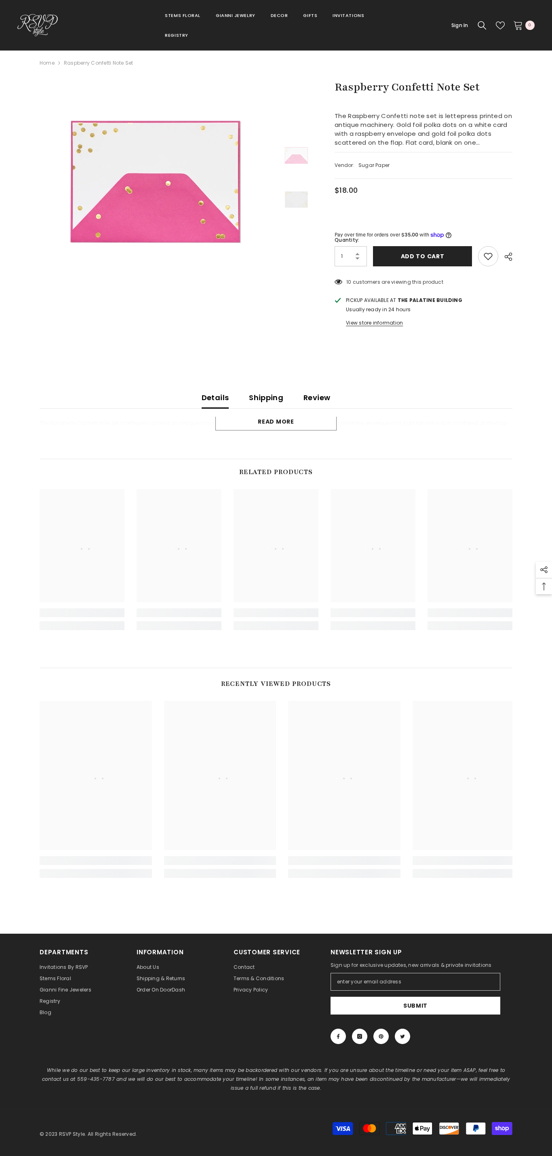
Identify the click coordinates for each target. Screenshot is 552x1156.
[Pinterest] (381, 1036)
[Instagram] (359, 1036)
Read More (276, 422)
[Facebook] (338, 1036)
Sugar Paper (374, 165)
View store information (374, 322)
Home (47, 62)
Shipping (266, 397)
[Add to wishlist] (488, 256)
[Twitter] (402, 1036)
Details (215, 397)
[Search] (482, 25)
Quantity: (347, 239)
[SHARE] (505, 256)
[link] (82, 612)
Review (316, 397)
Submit (415, 1006)
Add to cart (423, 256)
